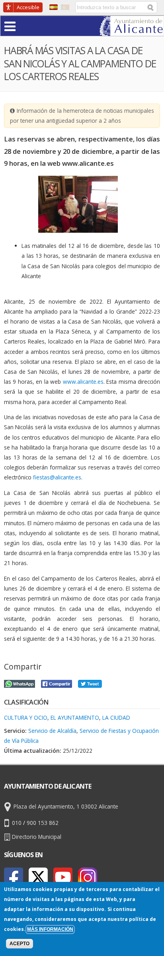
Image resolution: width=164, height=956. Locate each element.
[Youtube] (62, 877)
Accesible (28, 7)
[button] (25, 26)
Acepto (19, 943)
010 (16, 822)
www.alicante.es (83, 381)
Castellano (53, 7)
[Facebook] (13, 877)
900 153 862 (43, 822)
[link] (132, 30)
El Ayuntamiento (75, 717)
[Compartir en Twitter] (90, 683)
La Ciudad (116, 717)
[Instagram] (87, 877)
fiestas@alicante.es (57, 477)
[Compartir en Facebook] (56, 683)
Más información (50, 929)
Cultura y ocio (25, 717)
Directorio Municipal (36, 836)
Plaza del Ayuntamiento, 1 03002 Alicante (66, 806)
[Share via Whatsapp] (19, 683)
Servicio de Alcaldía (52, 730)
